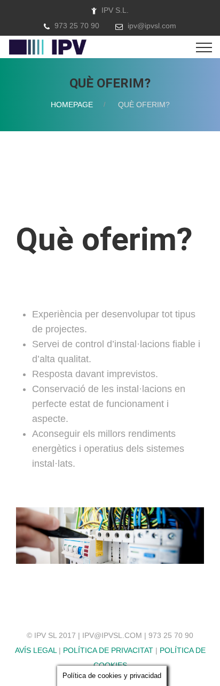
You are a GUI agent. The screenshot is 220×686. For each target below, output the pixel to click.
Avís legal (36, 650)
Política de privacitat (108, 650)
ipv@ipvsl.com (152, 25)
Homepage (72, 104)
